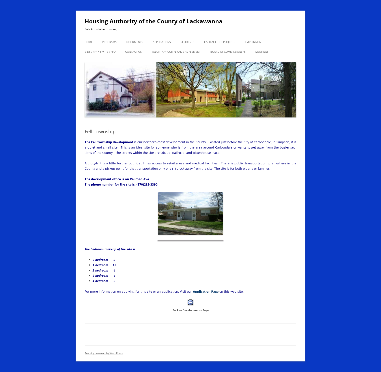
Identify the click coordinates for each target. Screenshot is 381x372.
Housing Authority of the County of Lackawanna (153, 21)
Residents (187, 42)
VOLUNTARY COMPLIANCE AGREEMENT (176, 52)
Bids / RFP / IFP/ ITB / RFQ (100, 52)
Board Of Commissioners (228, 52)
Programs (109, 42)
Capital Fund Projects (219, 42)
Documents (134, 42)
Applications (162, 42)
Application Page (206, 291)
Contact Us (133, 52)
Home (89, 42)
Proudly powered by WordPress (104, 353)
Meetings (262, 52)
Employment (254, 42)
